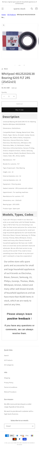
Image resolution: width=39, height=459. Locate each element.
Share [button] (6, 69)
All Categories (9, 365)
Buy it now (20, 110)
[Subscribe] (32, 426)
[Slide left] (15, 65)
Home (4, 15)
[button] (2, 8)
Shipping (7, 378)
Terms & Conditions (10, 387)
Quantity (4, 92)
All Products (11, 15)
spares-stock (10, 442)
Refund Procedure (10, 392)
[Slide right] (24, 65)
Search (6, 355)
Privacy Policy (8, 382)
